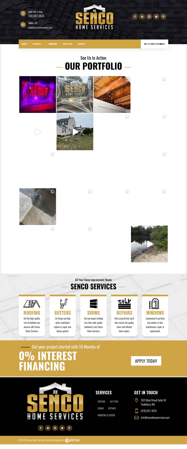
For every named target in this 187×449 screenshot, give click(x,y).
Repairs (112, 408)
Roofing (101, 401)
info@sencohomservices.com (40, 27)
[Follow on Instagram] (149, 17)
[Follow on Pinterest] (163, 17)
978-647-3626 (36, 16)
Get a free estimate (154, 43)
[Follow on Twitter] (156, 17)
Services (37, 43)
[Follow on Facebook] (135, 17)
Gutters (114, 401)
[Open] (37, 94)
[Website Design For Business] (72, 440)
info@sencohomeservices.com (155, 417)
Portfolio (67, 43)
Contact (81, 43)
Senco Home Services (36, 440)
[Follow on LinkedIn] (142, 17)
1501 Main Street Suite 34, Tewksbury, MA (153, 402)
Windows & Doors (106, 415)
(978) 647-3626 (149, 411)
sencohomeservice (37, 79)
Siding (101, 408)
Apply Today (146, 361)
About (24, 43)
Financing (52, 43)
